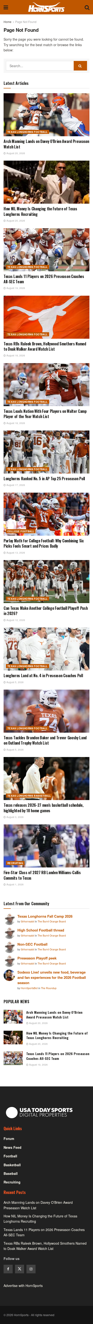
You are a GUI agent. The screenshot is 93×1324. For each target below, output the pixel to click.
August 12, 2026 (15, 620)
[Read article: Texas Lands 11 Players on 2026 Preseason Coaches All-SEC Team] (46, 249)
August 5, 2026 (15, 682)
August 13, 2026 (15, 552)
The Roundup (49, 988)
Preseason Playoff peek (37, 958)
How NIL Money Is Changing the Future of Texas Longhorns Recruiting (40, 211)
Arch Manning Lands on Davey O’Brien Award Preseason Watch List (46, 143)
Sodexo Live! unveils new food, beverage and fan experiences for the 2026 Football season (51, 978)
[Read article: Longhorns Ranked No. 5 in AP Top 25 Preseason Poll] (46, 452)
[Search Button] (87, 7)
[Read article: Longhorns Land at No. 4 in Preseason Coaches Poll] (46, 648)
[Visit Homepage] (46, 7)
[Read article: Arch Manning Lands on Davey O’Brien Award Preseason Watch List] (46, 114)
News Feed (12, 1147)
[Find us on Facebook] (8, 1269)
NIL (9, 199)
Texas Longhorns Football (27, 132)
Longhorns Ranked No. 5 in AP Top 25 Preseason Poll (44, 478)
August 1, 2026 (15, 884)
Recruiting (15, 863)
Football (10, 1156)
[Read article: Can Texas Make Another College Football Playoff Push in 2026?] (46, 581)
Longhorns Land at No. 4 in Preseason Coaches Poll (43, 675)
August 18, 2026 (15, 355)
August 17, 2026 (15, 485)
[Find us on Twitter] (19, 1269)
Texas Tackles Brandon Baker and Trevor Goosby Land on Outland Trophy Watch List (45, 740)
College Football (20, 531)
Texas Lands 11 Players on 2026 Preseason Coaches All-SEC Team (44, 278)
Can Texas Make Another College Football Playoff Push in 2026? (46, 610)
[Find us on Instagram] (31, 1269)
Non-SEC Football (32, 944)
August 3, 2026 (15, 817)
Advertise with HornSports (23, 1285)
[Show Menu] (6, 7)
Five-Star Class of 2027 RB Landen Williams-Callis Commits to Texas (42, 875)
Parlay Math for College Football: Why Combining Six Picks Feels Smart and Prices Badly (44, 543)
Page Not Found (25, 22)
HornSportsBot (29, 988)
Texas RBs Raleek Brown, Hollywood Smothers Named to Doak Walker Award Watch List (45, 346)
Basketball (12, 1164)
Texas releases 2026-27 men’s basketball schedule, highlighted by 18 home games (43, 807)
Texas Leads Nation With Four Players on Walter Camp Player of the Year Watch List (45, 413)
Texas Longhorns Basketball (29, 795)
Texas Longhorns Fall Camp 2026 (44, 916)
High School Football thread (40, 930)
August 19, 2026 (15, 288)
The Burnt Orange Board (52, 921)
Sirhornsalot (28, 921)
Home (7, 22)
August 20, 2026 (15, 153)
